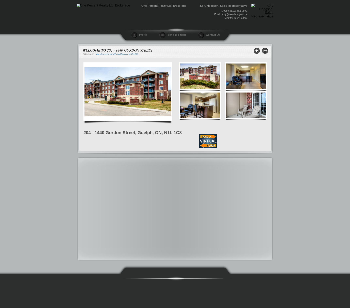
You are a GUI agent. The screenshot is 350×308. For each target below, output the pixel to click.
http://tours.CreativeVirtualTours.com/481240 (117, 53)
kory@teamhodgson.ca (234, 14)
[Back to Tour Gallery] (257, 51)
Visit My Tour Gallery (236, 18)
